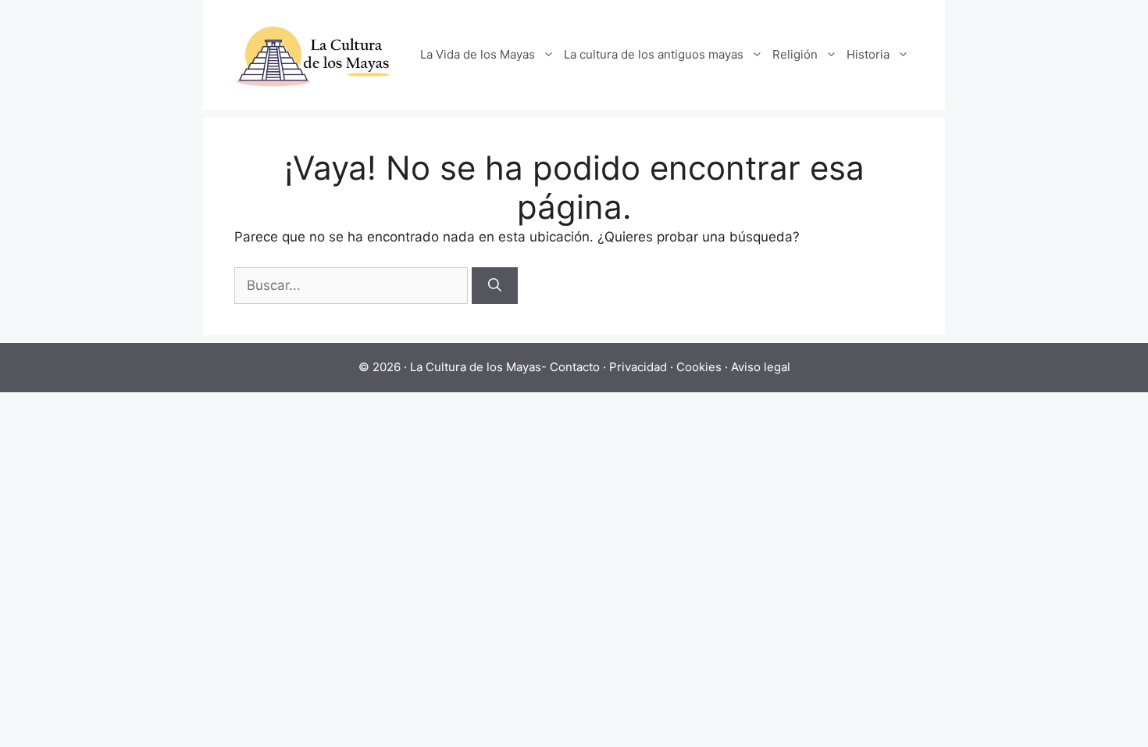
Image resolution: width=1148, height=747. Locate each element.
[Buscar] (495, 286)
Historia (868, 54)
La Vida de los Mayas (477, 54)
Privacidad (638, 366)
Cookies (699, 366)
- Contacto (570, 366)
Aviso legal (760, 366)
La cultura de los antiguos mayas (653, 54)
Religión (795, 54)
